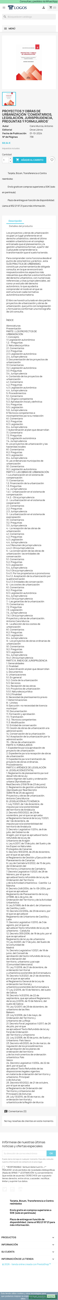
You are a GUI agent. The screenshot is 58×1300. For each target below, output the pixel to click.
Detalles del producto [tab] (21, 226)
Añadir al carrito (29, 160)
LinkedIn (20, 1189)
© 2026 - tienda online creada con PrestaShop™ (26, 1264)
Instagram (12, 1189)
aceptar (51, 1296)
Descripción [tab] (15, 220)
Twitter (4, 1189)
